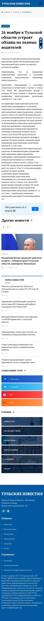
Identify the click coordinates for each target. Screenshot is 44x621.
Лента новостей (14, 280)
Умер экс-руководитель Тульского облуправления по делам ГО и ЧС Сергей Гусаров (19, 289)
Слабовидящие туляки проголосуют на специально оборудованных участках (19, 333)
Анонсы (16, 12)
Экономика (8, 534)
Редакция (8, 560)
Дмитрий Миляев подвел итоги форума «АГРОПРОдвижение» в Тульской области (19, 319)
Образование (9, 539)
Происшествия (10, 529)
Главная (6, 12)
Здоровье (8, 543)
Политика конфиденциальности (18, 570)
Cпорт (6, 548)
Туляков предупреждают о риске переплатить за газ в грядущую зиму (18, 361)
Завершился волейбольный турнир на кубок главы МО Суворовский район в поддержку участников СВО (18, 304)
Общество (8, 524)
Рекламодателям (11, 565)
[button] (3, 227)
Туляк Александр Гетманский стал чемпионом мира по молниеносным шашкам (17, 347)
